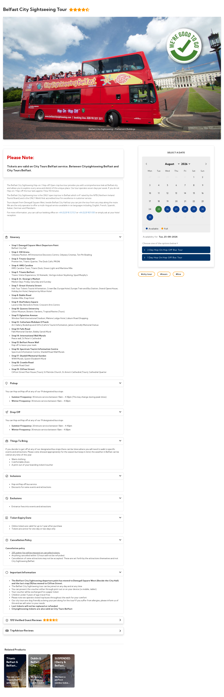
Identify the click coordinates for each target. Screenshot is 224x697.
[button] (63, 237)
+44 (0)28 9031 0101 (87, 212)
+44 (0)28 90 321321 (67, 212)
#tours (163, 274)
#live (178, 274)
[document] (63, 163)
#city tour (146, 274)
